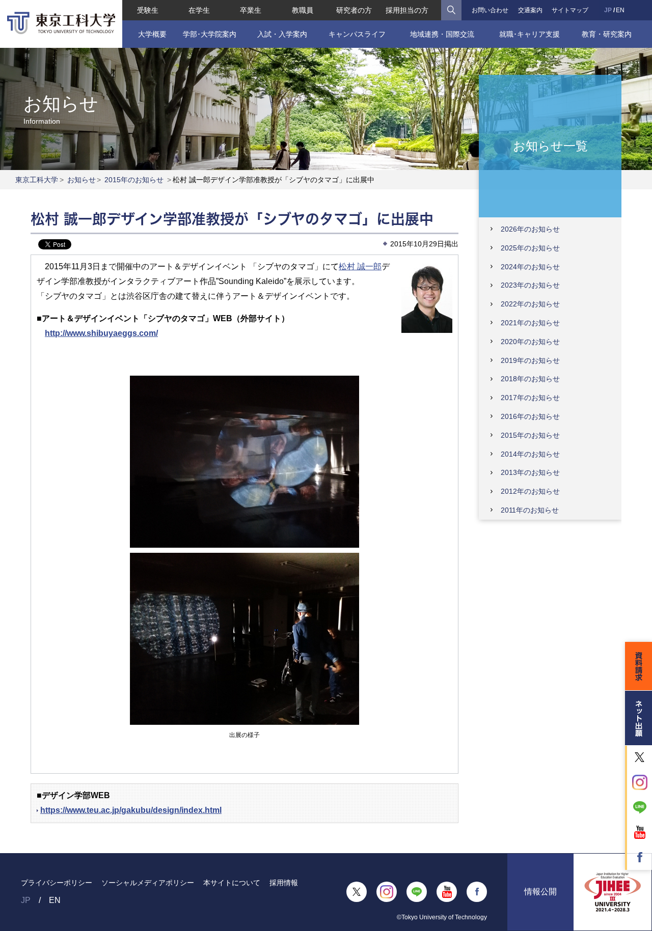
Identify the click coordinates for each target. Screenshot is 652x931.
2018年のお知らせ (530, 379)
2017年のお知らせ (530, 397)
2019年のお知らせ (530, 360)
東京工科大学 (36, 180)
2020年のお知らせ (530, 341)
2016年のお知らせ (530, 416)
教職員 (302, 10)
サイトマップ (570, 10)
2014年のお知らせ (530, 454)
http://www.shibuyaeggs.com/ (101, 333)
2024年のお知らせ (530, 267)
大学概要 (152, 34)
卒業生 (250, 10)
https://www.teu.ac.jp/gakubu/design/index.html (131, 810)
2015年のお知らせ (134, 180)
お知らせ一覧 (550, 145)
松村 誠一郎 (360, 266)
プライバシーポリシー (56, 883)
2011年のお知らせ (530, 510)
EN (620, 10)
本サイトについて (231, 883)
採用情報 (283, 883)
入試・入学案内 (282, 34)
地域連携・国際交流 (442, 34)
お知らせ (81, 180)
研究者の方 (354, 10)
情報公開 (540, 891)
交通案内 (530, 10)
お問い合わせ (490, 10)
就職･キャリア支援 (529, 34)
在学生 (199, 10)
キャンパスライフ (357, 34)
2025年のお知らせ (530, 248)
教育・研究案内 (607, 34)
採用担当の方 (407, 10)
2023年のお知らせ (530, 285)
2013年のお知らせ (530, 472)
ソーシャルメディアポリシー (147, 883)
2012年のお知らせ (530, 491)
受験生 (147, 10)
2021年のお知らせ (530, 323)
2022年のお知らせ (530, 304)
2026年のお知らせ (530, 229)
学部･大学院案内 (209, 34)
